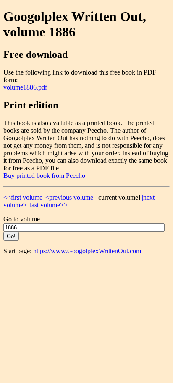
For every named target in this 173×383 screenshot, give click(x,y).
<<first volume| (23, 197)
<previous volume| (69, 197)
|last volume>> (48, 204)
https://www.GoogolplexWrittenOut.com (87, 250)
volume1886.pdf (25, 87)
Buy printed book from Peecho (44, 175)
